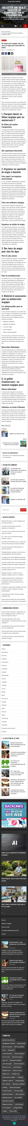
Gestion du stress (6, 1067)
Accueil (4, 920)
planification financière (7, 1094)
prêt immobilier (18, 1097)
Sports (3, 715)
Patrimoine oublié (18, 1091)
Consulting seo (6, 636)
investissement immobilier (8, 1077)
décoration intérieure (17, 1057)
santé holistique (19, 1104)
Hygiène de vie (5, 1074)
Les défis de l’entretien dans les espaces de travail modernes (5, 490)
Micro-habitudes (6, 1084)
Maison (4, 692)
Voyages (4, 731)
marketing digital (19, 1080)
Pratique (4, 702)
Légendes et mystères (7, 1080)
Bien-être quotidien (19, 1047)
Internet (4, 678)
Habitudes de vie (6, 1070)
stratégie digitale (17, 1108)
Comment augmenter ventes (9, 619)
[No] (26, 1120)
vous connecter (13, 455)
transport (4, 1111)
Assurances (5, 652)
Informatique (5, 675)
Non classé (4, 40)
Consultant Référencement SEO (10, 930)
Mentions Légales (6, 923)
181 (5, 913)
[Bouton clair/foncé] (16, 26)
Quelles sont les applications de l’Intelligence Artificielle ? (14, 853)
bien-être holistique (7, 1047)
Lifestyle (4, 685)
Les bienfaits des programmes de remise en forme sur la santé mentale (5, 471)
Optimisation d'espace (15, 1087)
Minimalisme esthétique (18, 1084)
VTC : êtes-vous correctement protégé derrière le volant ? (5, 773)
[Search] (20, 26)
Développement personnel (9, 626)
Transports (4, 725)
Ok (14, 1123)
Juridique (4, 682)
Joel (4, 50)
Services (4, 712)
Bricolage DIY (11, 1050)
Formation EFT (25, 26)
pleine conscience (20, 1094)
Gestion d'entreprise (19, 1064)
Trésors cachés (13, 1111)
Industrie (4, 672)
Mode (3, 695)
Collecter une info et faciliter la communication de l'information (14, 11)
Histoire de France (17, 1070)
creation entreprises (7, 1053)
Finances (4, 665)
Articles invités (6, 927)
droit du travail (6, 1057)
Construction (5, 662)
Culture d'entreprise (19, 1053)
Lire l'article (5, 858)
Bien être (4, 655)
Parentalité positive (7, 1091)
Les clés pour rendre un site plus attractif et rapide (5, 481)
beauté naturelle (21, 1043)
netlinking (4, 1087)
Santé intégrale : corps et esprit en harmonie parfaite (14, 879)
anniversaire (7, 425)
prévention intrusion (7, 1097)
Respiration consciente (7, 1101)
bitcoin (4, 1050)
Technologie (5, 718)
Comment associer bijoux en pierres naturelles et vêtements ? (5, 754)
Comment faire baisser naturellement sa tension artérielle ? (5, 792)
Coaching (4, 659)
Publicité (4, 705)
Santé (3, 708)
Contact (4, 934)
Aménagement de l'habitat (8, 1043)
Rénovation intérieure (7, 1104)
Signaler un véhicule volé (5, 500)
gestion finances (17, 1067)
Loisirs (3, 688)
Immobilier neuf (15, 1074)
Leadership (20, 1077)
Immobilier (4, 669)
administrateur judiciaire (8, 1040)
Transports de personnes (8, 728)
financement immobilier (15, 1060)
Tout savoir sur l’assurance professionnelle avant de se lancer (5, 764)
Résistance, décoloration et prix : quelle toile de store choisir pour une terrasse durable (5, 783)
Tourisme (4, 721)
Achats (3, 649)
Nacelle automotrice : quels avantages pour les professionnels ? (5, 745)
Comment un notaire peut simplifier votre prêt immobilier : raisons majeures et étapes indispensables (14, 589)
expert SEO (5, 1060)
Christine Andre (6, 631)
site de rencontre (6, 1108)
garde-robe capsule (7, 1064)
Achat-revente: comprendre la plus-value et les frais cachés (13, 905)
